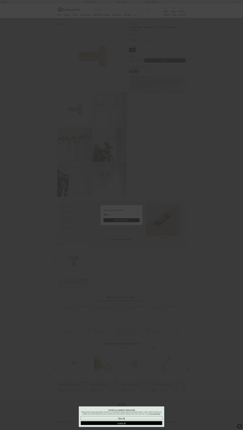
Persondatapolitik (155, 414)
